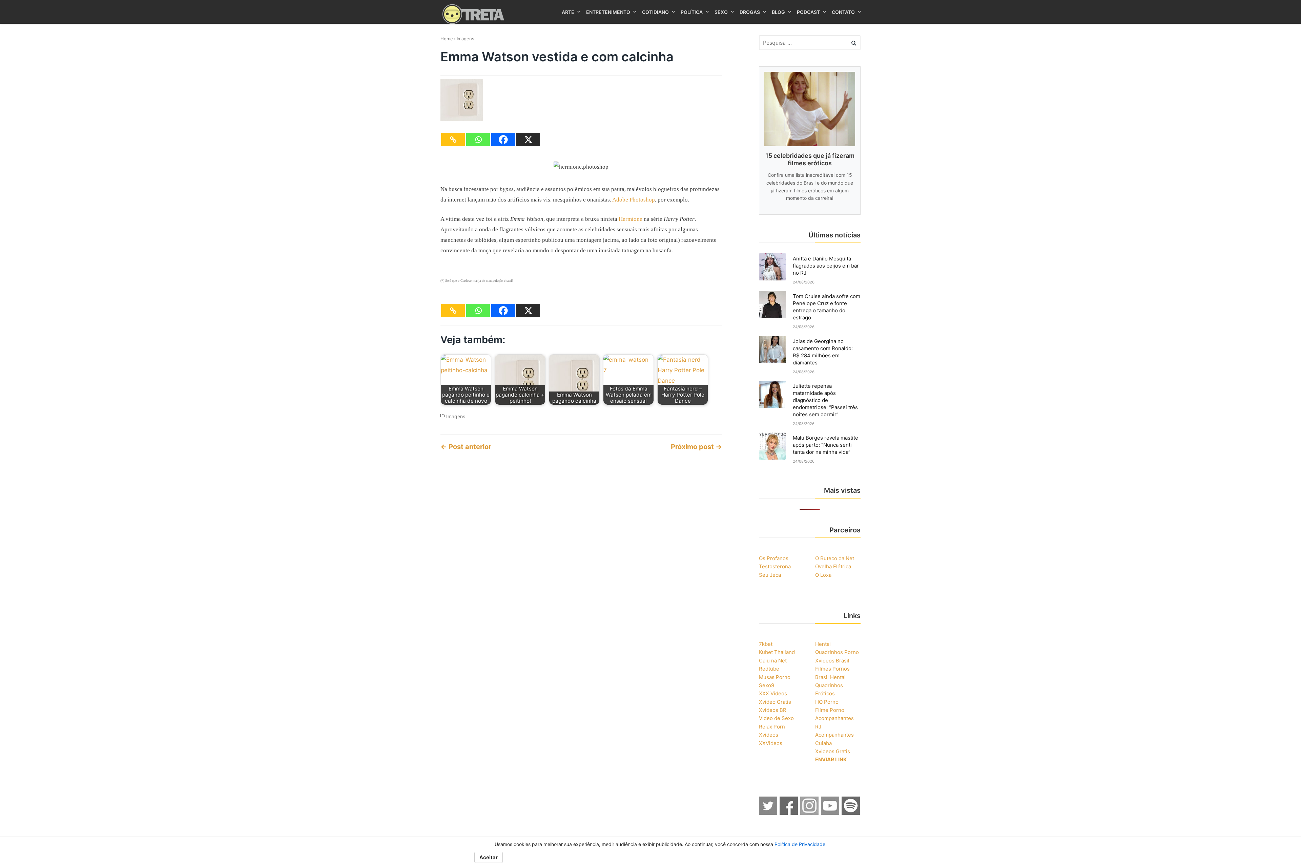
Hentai (823, 644)
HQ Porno (827, 702)
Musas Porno (774, 677)
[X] (528, 139)
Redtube (769, 668)
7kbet (765, 644)
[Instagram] (809, 812)
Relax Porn (772, 726)
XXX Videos (773, 693)
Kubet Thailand (777, 652)
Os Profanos (773, 558)
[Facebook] (503, 139)
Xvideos (768, 735)
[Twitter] (768, 812)
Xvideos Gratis (832, 751)
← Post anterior (465, 447)
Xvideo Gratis (775, 702)
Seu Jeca (770, 575)
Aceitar (488, 857)
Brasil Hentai (830, 677)
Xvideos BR (772, 710)
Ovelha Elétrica (833, 566)
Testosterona (775, 566)
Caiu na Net (773, 660)
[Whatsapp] (478, 139)
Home (446, 38)
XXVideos (770, 743)
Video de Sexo (776, 718)
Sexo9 (766, 685)
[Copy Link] (453, 139)
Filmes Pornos (832, 668)
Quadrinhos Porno (837, 652)
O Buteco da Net (834, 558)
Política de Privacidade (800, 844)
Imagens (465, 38)
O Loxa (823, 575)
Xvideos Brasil (832, 660)
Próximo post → (696, 447)
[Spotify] (851, 812)
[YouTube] (830, 812)
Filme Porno (829, 710)
